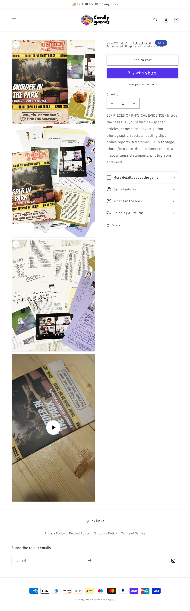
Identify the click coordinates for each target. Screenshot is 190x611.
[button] (14, 20)
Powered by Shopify (103, 599)
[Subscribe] (90, 560)
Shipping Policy (105, 533)
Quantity (112, 94)
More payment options (142, 84)
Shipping (130, 46)
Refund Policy (79, 533)
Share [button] (116, 225)
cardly (88, 599)
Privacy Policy (54, 533)
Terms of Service (133, 533)
